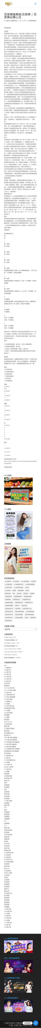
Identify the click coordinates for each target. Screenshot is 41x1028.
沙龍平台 (17, 605)
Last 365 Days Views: (11, 652)
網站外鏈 (6, 828)
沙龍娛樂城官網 (19, 602)
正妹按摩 (6, 880)
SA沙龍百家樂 (8, 587)
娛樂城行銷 (7, 850)
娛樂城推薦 (21, 590)
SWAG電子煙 (8, 765)
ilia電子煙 (7, 683)
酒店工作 (6, 868)
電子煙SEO (7, 735)
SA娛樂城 (33, 581)
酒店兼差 (6, 812)
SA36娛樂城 (16, 581)
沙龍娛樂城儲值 (9, 602)
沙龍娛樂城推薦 (9, 605)
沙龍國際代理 (8, 596)
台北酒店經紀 (8, 724)
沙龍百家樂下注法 (27, 608)
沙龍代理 (19, 593)
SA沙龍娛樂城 (8, 584)
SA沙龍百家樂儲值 (18, 587)
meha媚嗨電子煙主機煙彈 (12, 749)
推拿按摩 (6, 774)
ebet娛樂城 (8, 581)
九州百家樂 (8, 590)
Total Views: (8, 655)
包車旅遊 (6, 796)
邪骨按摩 (6, 864)
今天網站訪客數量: (9, 640)
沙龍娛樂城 (8, 599)
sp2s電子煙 (7, 672)
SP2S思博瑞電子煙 (9, 760)
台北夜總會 (7, 855)
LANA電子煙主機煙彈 (10, 740)
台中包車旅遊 (8, 835)
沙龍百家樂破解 (19, 617)
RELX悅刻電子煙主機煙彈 (11, 742)
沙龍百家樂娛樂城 (29, 614)
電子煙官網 (7, 753)
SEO (5, 807)
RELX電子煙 (7, 677)
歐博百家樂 (8, 593)
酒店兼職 (6, 715)
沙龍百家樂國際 (19, 614)
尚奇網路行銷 (8, 778)
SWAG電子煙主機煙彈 (10, 737)
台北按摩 (6, 875)
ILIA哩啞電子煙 (8, 756)
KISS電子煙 (7, 674)
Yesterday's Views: (10, 643)
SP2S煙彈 (7, 704)
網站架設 (6, 731)
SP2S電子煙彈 (8, 699)
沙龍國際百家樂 (28, 596)
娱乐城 (27, 590)
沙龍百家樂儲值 (30, 611)
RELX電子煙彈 (8, 713)
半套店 (6, 877)
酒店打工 (6, 889)
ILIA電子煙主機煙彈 (10, 747)
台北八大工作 (8, 722)
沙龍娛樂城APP (16, 599)
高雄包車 (6, 837)
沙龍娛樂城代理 (26, 599)
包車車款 (6, 792)
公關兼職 (6, 819)
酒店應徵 (6, 814)
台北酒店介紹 (8, 859)
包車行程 (6, 794)
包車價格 (6, 787)
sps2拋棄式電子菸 (9, 695)
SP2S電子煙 (7, 679)
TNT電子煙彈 (8, 801)
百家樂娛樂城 (32, 21)
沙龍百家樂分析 (9, 614)
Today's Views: (9, 637)
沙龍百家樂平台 (9, 617)
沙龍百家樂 (17, 608)
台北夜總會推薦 (8, 862)
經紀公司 (6, 780)
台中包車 (6, 844)
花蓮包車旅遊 (8, 830)
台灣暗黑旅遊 (8, 776)
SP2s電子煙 (7, 692)
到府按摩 (6, 900)
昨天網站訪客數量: (9, 646)
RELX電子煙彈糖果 (9, 697)
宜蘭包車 (6, 839)
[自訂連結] (35, 1023)
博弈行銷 (6, 848)
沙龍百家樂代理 (9, 611)
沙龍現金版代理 (9, 608)
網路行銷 (6, 726)
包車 (5, 783)
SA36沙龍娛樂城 (25, 581)
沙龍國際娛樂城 (18, 596)
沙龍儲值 (25, 593)
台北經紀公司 (8, 893)
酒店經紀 (6, 719)
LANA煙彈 (7, 710)
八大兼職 (6, 717)
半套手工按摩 (8, 873)
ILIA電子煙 (7, 670)
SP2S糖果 (7, 762)
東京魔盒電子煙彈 (9, 708)
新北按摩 (6, 895)
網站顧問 (6, 686)
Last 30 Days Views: (10, 649)
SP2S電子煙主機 (9, 706)
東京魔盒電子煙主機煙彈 (11, 751)
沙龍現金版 (24, 605)
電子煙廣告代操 (8, 733)
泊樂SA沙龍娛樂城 (11, 21)
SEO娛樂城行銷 (8, 853)
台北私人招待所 (8, 767)
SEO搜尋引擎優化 (9, 728)
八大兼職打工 (8, 668)
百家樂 (27, 587)
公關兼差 (6, 816)
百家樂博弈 (33, 617)
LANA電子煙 (8, 911)
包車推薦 (6, 785)
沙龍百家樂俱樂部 (19, 611)
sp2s (5, 665)
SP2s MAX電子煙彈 (10, 690)
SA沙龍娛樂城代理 (18, 584)
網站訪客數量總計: (9, 657)
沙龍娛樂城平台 (29, 602)
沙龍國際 (32, 593)
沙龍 (13, 593)
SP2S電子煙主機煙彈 (10, 744)
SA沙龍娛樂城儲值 (29, 584)
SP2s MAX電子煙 (9, 688)
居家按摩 (6, 898)
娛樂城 (14, 590)
